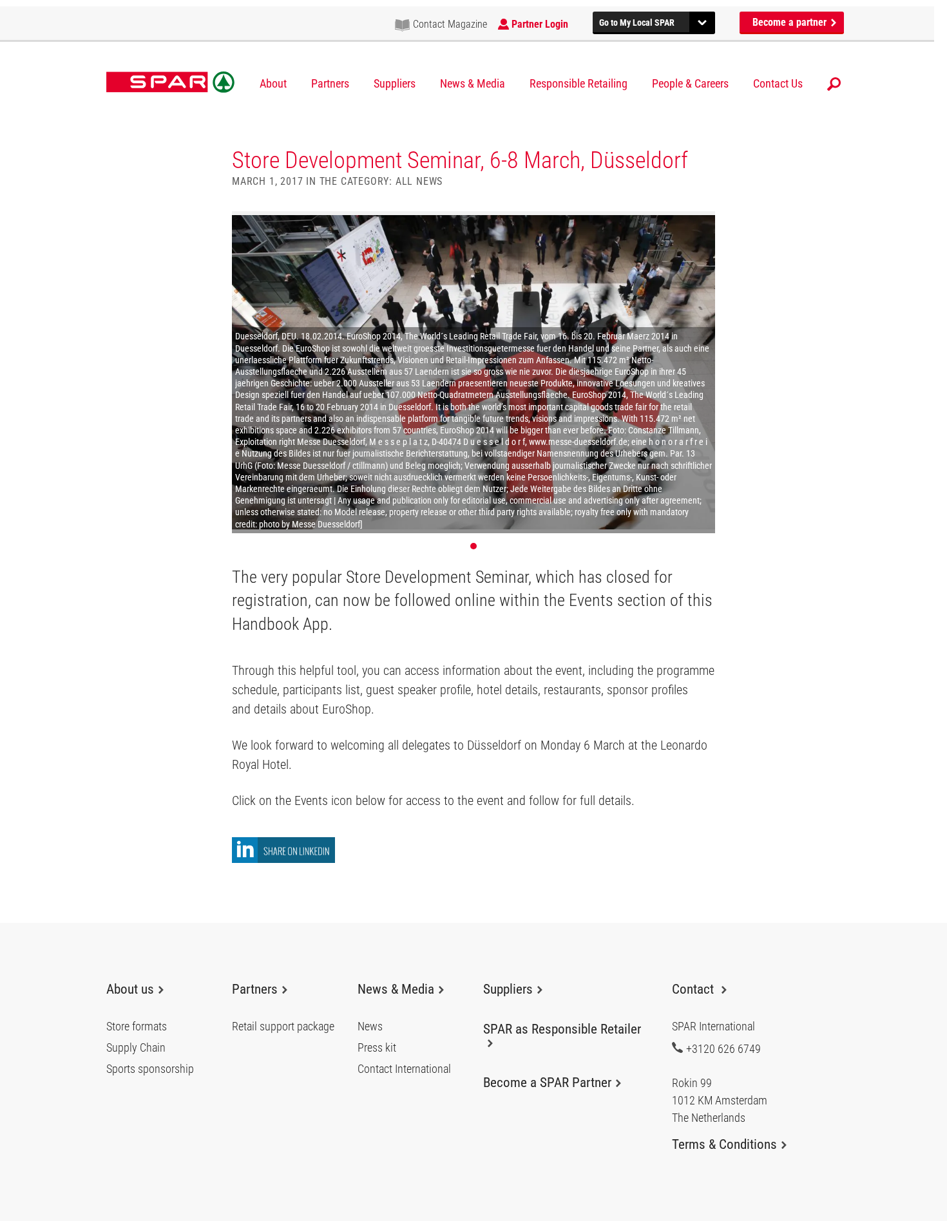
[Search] (834, 84)
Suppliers (395, 84)
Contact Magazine (450, 24)
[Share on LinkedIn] (283, 859)
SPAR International (170, 82)
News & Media (472, 84)
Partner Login (540, 24)
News (370, 1026)
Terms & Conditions (724, 1144)
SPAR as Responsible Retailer (562, 1029)
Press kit (377, 1048)
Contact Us (778, 84)
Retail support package (283, 1026)
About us (130, 989)
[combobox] (654, 21)
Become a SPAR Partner (547, 1082)
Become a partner (790, 22)
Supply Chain (136, 1048)
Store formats (136, 1026)
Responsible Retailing (578, 84)
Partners (330, 84)
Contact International (404, 1069)
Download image (701, 225)
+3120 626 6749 (723, 1048)
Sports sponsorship (150, 1069)
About (273, 84)
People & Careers (690, 84)
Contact (694, 989)
